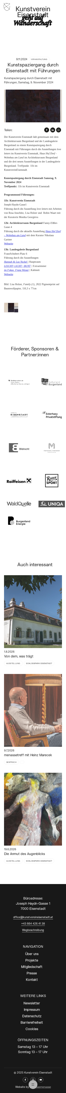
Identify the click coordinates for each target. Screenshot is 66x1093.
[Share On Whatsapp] (58, 129)
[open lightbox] (33, 106)
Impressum (32, 1009)
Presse (32, 973)
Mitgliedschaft (31, 966)
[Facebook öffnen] (25, 1079)
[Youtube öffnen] (40, 1079)
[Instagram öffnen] (33, 1079)
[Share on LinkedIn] (52, 129)
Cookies (31, 1029)
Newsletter (31, 1003)
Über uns (31, 954)
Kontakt (32, 979)
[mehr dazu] (33, 611)
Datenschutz (31, 1016)
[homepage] (7, 6)
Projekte (31, 960)
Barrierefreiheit (32, 1022)
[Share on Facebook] (46, 129)
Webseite (8, 243)
